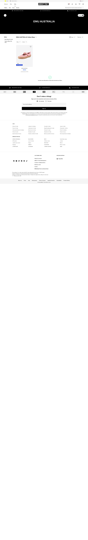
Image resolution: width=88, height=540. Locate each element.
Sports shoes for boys (17, 133)
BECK (45, 139)
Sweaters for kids (47, 131)
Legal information (51, 180)
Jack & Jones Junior (16, 142)
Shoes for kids (15, 126)
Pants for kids (15, 128)
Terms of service (42, 180)
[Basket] (83, 4)
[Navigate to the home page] (19, 156)
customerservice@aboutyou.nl (32, 114)
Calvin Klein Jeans (63, 139)
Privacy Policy (25, 113)
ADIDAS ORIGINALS (16, 139)
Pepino (29, 142)
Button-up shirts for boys (49, 133)
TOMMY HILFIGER (47, 146)
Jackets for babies (32, 126)
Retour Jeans (62, 144)
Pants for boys (63, 131)
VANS (61, 146)
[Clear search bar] (83, 7)
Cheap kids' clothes (64, 128)
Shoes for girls (15, 131)
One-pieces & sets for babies (18, 130)
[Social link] (14, 161)
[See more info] (24, 72)
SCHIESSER (30, 146)
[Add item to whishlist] (30, 46)
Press (25, 180)
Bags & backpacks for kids (49, 128)
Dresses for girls (47, 130)
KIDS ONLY (46, 142)
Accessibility (59, 180)
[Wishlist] (79, 4)
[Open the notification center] (76, 4)
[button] (72, 37)
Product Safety (67, 180)
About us (20, 180)
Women (6, 4)
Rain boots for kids (32, 130)
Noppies (14, 144)
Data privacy (34, 180)
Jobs (29, 180)
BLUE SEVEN (30, 139)
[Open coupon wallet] (68, 4)
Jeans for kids (62, 126)
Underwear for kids (32, 128)
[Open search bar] (65, 7)
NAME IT (30, 144)
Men (11, 4)
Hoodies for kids (47, 126)
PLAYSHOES (46, 144)
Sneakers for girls (31, 131)
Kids (15, 4)
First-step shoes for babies (65, 133)
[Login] (72, 4)
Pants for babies (63, 130)
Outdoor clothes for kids (33, 133)
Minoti (61, 142)
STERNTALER (15, 146)
